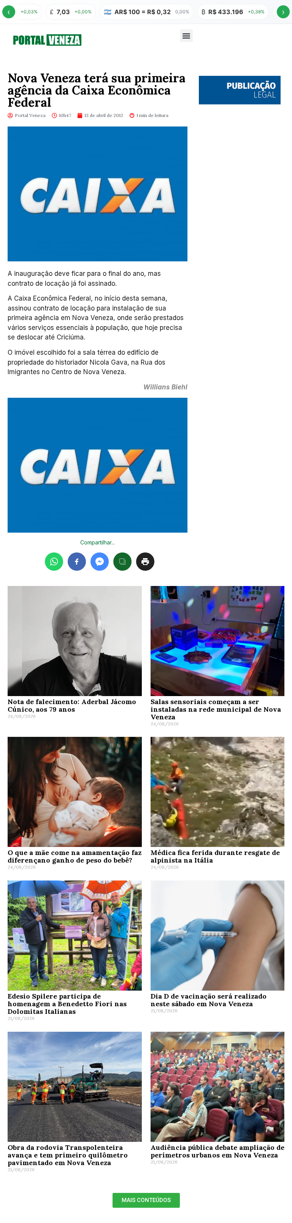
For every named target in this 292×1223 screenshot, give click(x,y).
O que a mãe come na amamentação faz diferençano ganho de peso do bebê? (74, 856)
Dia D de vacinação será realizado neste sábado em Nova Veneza (209, 1000)
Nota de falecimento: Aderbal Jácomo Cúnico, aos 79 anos (72, 705)
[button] (186, 35)
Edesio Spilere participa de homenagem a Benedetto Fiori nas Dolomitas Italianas (67, 1004)
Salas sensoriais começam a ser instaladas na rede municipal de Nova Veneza (216, 709)
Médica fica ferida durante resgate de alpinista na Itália (215, 856)
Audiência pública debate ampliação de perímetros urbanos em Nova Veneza (217, 1151)
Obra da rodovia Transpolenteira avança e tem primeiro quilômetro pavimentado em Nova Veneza (68, 1155)
